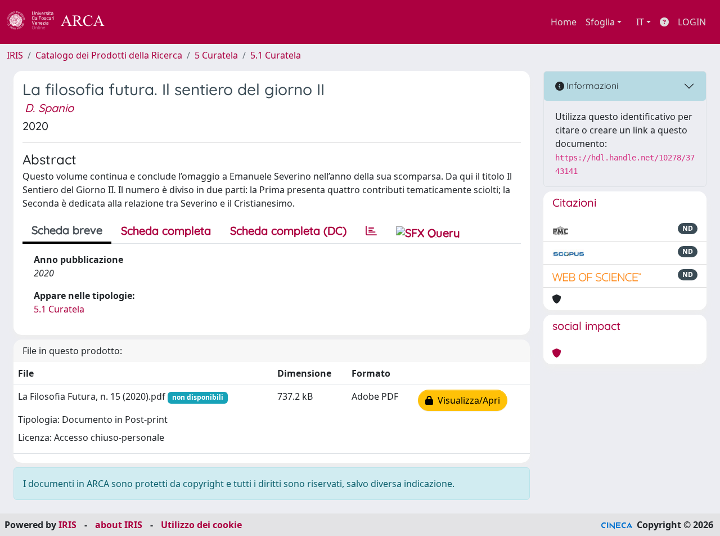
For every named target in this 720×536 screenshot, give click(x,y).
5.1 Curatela (275, 55)
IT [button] (640, 22)
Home (564, 22)
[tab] (371, 231)
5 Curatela (216, 55)
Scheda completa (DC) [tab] (288, 231)
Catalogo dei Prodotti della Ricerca (108, 55)
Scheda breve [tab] (67, 230)
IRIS (15, 55)
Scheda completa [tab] (166, 231)
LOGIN (692, 22)
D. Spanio (49, 108)
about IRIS (118, 525)
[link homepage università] (135, 22)
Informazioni (591, 85)
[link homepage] (62, 22)
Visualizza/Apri (466, 400)
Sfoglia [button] (600, 22)
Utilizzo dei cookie (201, 525)
